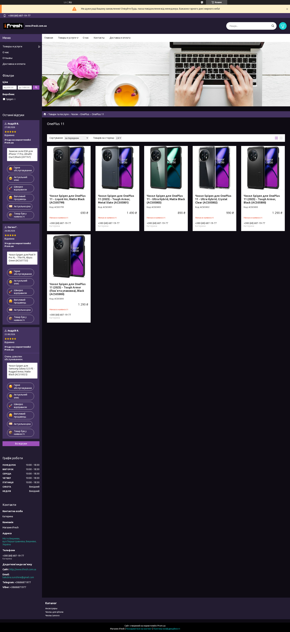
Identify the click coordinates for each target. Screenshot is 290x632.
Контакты (99, 37)
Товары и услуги (67, 37)
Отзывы (7, 58)
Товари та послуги (58, 114)
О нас (86, 37)
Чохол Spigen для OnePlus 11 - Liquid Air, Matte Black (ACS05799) (68, 199)
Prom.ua (161, 626)
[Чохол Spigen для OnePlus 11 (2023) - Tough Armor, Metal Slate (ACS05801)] (117, 168)
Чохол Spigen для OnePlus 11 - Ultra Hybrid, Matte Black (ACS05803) (166, 199)
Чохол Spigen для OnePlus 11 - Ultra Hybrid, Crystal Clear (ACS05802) (213, 199)
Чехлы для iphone (54, 612)
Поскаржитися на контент (139, 629)
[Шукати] (273, 26)
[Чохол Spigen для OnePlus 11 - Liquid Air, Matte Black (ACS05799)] (69, 168)
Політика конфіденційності (166, 629)
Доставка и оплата (120, 37)
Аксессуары (51, 608)
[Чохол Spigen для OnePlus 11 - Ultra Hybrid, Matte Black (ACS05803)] (166, 168)
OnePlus (84, 114)
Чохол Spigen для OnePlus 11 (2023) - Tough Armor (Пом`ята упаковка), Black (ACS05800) (68, 289)
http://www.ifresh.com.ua (23, 569)
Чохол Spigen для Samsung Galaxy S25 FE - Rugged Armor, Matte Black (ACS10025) (22, 370)
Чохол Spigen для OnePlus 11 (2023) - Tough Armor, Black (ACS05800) (262, 199)
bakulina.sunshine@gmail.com (18, 577)
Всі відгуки (21, 443)
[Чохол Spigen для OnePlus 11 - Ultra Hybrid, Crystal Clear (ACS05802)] (214, 168)
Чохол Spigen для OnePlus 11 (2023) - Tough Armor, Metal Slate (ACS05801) (116, 199)
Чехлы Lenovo (52, 615)
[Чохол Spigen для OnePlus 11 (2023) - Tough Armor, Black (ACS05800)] (263, 168)
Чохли (74, 114)
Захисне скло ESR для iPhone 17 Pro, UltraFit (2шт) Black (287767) (21, 154)
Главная (48, 37)
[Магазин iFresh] (13, 25)
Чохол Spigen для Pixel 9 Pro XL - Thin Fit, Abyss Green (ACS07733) (22, 257)
